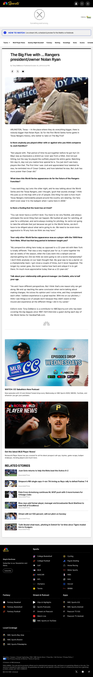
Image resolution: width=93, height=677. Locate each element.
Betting (57, 43)
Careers (12, 657)
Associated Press (24, 475)
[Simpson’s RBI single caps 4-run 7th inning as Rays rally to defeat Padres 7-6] (11, 483)
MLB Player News (19, 43)
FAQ (31, 657)
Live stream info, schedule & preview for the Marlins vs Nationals (49, 33)
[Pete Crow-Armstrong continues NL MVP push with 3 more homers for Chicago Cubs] (11, 494)
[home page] (11, 3)
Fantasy (49, 43)
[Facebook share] (12, 71)
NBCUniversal (15, 662)
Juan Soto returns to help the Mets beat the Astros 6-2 (43, 470)
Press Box (50, 657)
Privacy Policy (67, 657)
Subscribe (7, 571)
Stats (75, 43)
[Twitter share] (18, 71)
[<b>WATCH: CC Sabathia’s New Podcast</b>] (46, 362)
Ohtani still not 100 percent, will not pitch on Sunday (42, 514)
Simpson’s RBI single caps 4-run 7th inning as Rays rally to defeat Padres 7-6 (53, 481)
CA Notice (24, 659)
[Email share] (23, 71)
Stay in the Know (9, 559)
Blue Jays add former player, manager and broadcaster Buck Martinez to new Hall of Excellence (51, 504)
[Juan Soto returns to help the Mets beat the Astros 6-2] (11, 472)
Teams (5, 43)
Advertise (6, 657)
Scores (82, 43)
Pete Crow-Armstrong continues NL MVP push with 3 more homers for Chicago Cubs (50, 493)
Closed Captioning (23, 657)
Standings (66, 43)
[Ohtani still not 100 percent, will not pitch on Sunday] (11, 516)
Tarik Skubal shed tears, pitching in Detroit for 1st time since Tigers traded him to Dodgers (52, 525)
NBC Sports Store (39, 657)
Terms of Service (34, 659)
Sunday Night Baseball (36, 43)
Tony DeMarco (18, 65)
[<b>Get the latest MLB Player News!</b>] (46, 425)
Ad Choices (58, 657)
